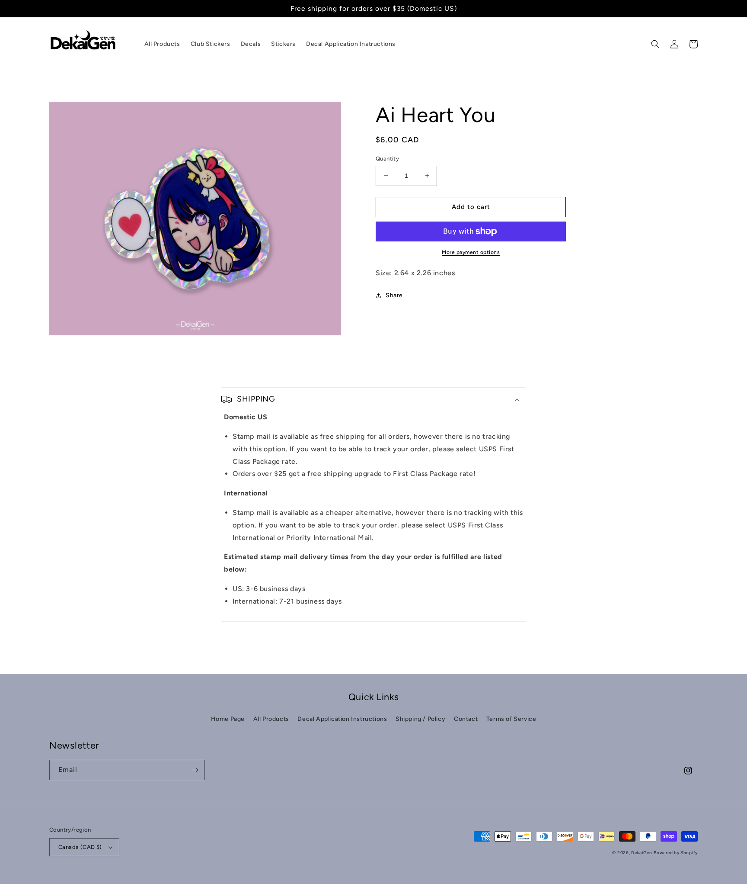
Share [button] (394, 295)
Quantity (387, 158)
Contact (466, 719)
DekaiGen (641, 852)
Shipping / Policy (420, 719)
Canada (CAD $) (80, 847)
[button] (655, 44)
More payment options (471, 252)
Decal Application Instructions (342, 719)
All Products (271, 719)
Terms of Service (511, 719)
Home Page (228, 719)
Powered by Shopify (676, 852)
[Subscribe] (194, 770)
